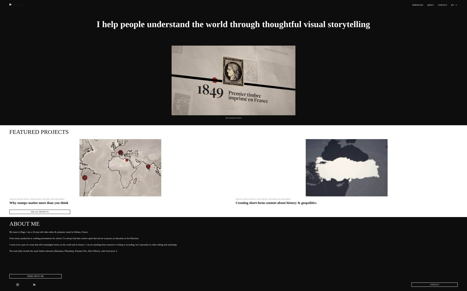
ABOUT (430, 5)
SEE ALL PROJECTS (40, 212)
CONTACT (442, 5)
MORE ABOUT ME (35, 276)
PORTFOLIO (417, 5)
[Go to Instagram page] (17, 284)
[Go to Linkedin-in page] (34, 284)
